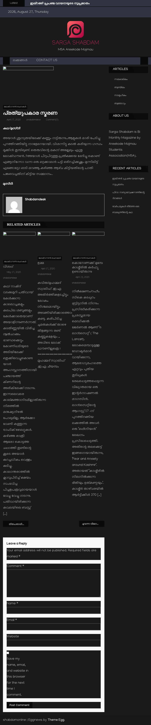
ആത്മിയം (119, 87)
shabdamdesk (33, 120)
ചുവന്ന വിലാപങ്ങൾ (93, 524)
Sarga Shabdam (75, 43)
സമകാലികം (121, 79)
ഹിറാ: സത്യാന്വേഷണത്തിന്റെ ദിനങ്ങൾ (129, 195)
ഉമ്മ (41, 263)
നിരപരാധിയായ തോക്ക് (18, 524)
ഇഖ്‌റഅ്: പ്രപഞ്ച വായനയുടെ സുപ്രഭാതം (60, 4)
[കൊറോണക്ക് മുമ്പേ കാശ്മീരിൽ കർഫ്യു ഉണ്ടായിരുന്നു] (88, 242)
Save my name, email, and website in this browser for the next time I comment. (17, 677)
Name (12, 604)
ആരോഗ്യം (120, 103)
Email (12, 620)
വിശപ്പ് (8, 267)
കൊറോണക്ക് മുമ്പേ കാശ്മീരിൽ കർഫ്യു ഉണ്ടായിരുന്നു (87, 268)
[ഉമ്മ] (54, 242)
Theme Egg (56, 720)
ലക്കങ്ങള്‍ (20, 60)
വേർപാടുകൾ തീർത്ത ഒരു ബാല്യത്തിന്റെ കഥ (126, 209)
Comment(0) (52, 120)
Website (13, 637)
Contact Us (46, 60)
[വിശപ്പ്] (19, 244)
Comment (15, 566)
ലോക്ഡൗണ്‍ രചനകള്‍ (15, 107)
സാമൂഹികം (120, 95)
